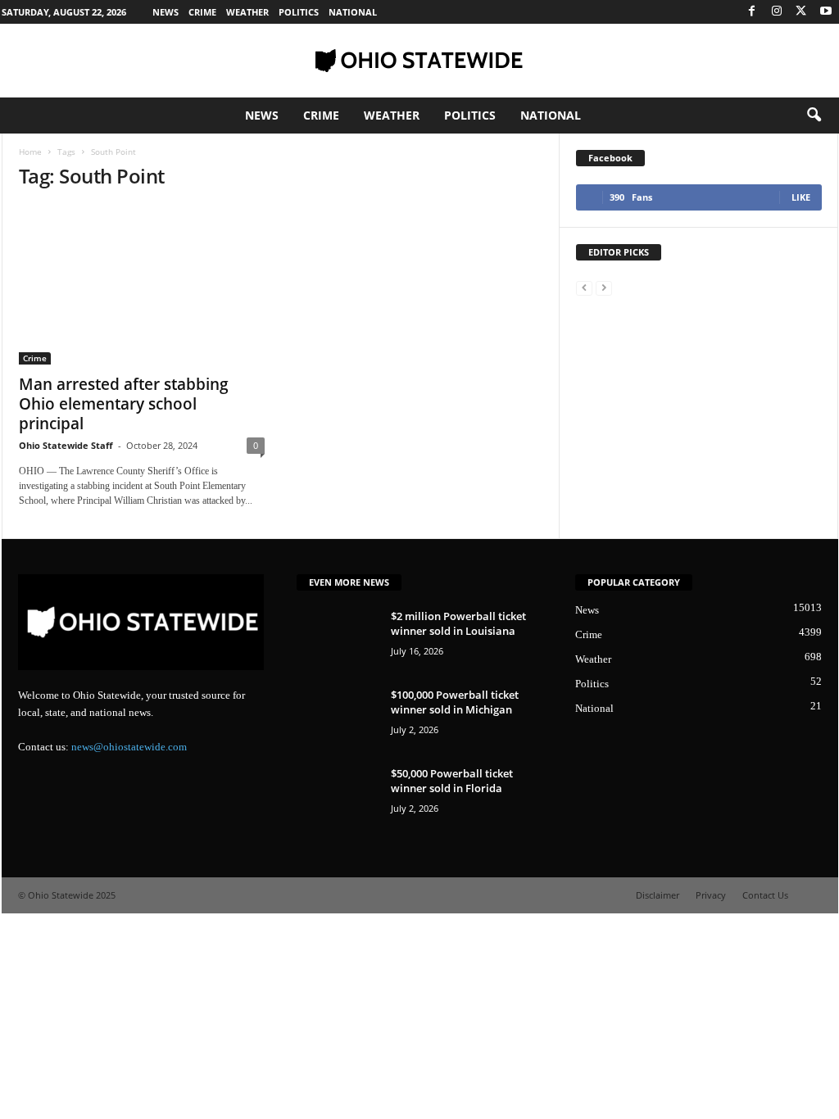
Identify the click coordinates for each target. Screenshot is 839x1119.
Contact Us (765, 895)
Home (30, 151)
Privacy (711, 895)
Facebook (610, 158)
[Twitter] (801, 12)
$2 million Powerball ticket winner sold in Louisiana (458, 623)
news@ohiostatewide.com (129, 747)
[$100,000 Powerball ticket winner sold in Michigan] (338, 718)
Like (800, 197)
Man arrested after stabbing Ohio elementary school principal (124, 404)
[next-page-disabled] (604, 287)
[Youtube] (826, 12)
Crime (202, 12)
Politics (299, 12)
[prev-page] (584, 287)
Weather (247, 12)
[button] (814, 115)
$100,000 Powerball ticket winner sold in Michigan (455, 702)
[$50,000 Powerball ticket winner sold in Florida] (338, 796)
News (165, 12)
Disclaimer (657, 895)
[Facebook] (752, 12)
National (353, 12)
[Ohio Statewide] (419, 60)
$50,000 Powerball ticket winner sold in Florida (452, 780)
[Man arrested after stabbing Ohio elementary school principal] (142, 285)
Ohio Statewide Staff (66, 445)
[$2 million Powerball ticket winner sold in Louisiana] (338, 639)
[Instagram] (777, 12)
